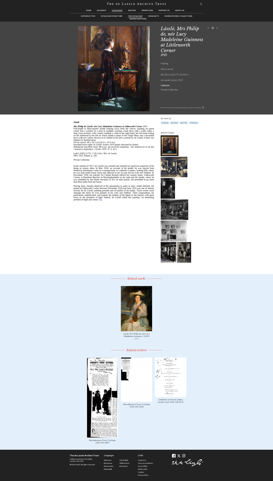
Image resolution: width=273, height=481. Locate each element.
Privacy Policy (143, 475)
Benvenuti (123, 466)
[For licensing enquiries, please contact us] (203, 107)
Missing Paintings (137, 19)
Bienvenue (108, 463)
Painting (183, 123)
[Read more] (136, 330)
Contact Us (142, 460)
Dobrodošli (108, 469)
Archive (132, 10)
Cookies (141, 472)
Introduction (88, 16)
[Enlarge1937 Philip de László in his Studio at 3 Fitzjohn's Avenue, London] (174, 167)
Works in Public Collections (178, 16)
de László (101, 10)
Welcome (107, 460)
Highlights (153, 16)
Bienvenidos (108, 466)
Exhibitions (147, 10)
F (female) (194, 123)
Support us (164, 10)
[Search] (201, 4)
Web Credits (142, 469)
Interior (164, 123)
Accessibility (142, 466)
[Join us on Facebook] (174, 456)
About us (179, 10)
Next (217, 28)
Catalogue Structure (111, 16)
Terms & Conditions (145, 463)
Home (88, 10)
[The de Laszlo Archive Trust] (136, 3)
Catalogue (117, 10)
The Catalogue (135, 16)
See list (213, 28)
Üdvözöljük (123, 460)
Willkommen (124, 463)
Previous (208, 28)
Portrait (174, 123)
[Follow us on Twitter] (179, 456)
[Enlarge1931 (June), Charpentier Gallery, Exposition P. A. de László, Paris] (174, 231)
